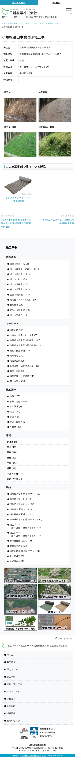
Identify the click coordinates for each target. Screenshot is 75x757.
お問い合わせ (13, 721)
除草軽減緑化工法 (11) (21, 541)
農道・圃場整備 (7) (19, 422)
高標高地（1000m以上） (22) (24, 366)
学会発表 (11, 699)
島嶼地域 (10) (16, 355)
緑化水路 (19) (16, 330)
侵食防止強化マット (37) (22, 504)
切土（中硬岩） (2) (19, 315)
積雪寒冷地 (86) (17, 361)
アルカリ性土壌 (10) (20, 310)
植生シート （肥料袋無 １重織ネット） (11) (25, 534)
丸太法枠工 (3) (17, 556)
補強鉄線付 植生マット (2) (23, 514)
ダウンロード (13, 691)
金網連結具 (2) (17, 561)
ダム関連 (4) (16, 406)
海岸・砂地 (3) (17, 371)
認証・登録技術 (14, 684)
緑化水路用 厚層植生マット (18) (25, 551)
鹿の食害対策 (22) (19, 381)
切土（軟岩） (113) (19, 264)
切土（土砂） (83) (19, 279)
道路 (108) (15, 396)
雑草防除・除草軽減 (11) (22, 376)
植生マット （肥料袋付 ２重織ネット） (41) (25, 526)
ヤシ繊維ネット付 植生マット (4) (26, 519)
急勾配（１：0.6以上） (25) (23, 300)
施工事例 (11, 677)
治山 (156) (15, 411)
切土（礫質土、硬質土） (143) (25, 269)
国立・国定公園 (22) (20, 350)
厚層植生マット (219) (20, 499)
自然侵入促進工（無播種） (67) (25, 340)
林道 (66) (14, 417)
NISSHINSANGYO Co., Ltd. (34, 755)
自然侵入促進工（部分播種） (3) (26, 345)
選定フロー (12, 669)
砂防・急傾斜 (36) (19, 401)
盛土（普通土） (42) (20, 289)
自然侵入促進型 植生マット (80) (25, 494)
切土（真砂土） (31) (20, 274)
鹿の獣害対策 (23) (19, 546)
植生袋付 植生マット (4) (21, 509)
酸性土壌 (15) (16, 305)
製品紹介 (11, 662)
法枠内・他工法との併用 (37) (24, 335)
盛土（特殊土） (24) (20, 294)
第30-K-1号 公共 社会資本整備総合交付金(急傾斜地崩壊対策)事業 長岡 (16, 223)
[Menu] (68, 10)
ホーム (10, 655)
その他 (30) (15, 427)
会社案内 (11, 706)
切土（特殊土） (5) (19, 284)
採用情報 (11, 713)
